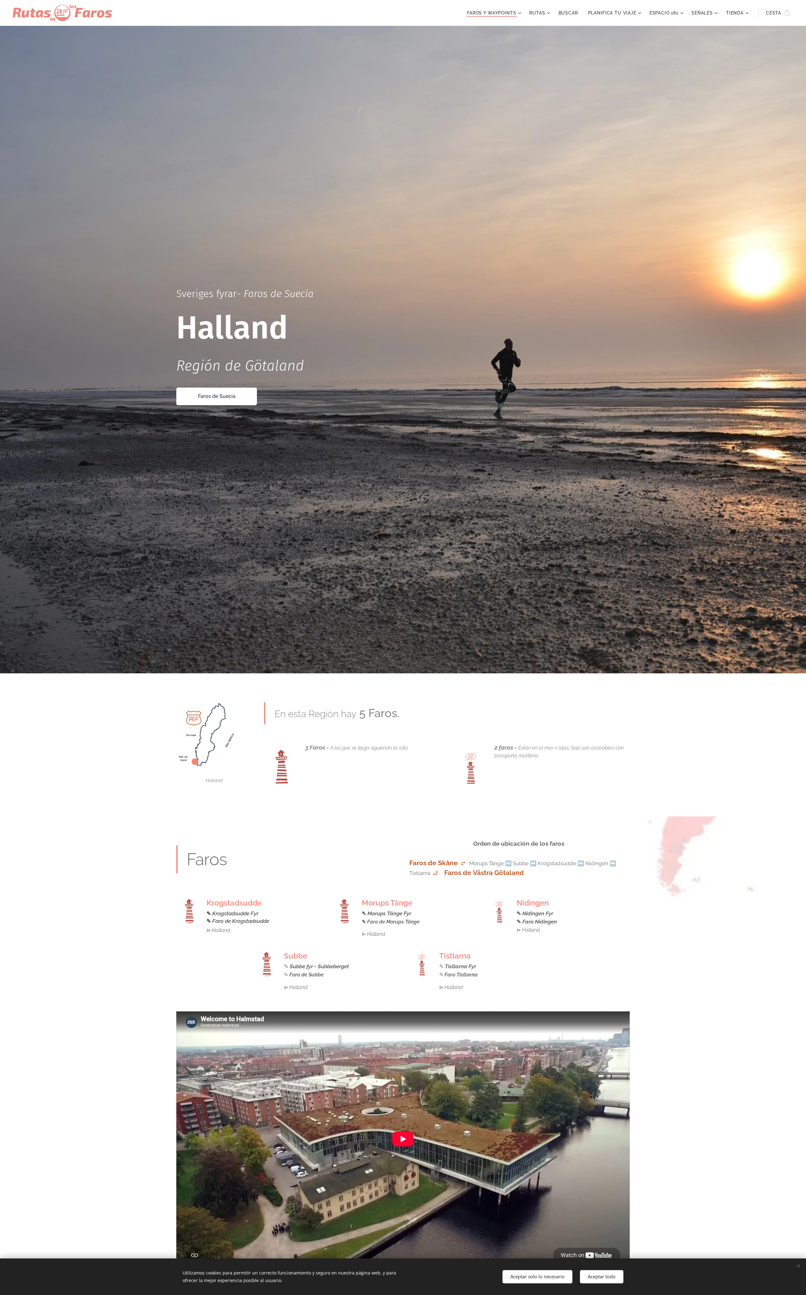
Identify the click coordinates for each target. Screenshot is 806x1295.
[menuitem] (494, 13)
